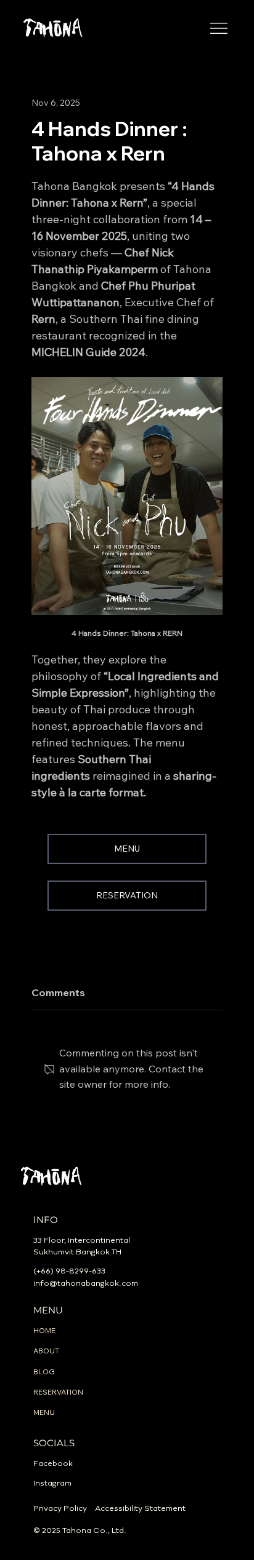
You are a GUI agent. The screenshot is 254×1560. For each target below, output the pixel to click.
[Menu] (219, 28)
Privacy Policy (60, 1508)
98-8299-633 (80, 1271)
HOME (44, 1330)
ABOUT (46, 1350)
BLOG (44, 1371)
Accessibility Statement (140, 1508)
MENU (44, 1412)
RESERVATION (58, 1391)
